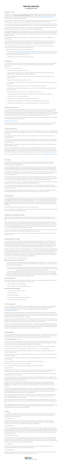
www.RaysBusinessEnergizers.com (47, 17)
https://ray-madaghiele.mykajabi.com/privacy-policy (26, 51)
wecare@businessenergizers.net (11, 120)
